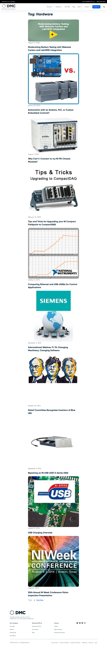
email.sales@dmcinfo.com (88, 1)
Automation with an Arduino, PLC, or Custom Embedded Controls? (51, 111)
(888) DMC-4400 (101, 1)
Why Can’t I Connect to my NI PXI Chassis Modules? (49, 160)
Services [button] (49, 7)
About (79, 7)
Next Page (39, 600)
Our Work (67, 7)
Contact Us (96, 7)
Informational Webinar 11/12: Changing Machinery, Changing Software (48, 349)
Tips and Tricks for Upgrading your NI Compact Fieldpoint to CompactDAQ (52, 223)
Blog (74, 7)
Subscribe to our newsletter (8, 1)
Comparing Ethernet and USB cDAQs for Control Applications (52, 286)
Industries (58, 7)
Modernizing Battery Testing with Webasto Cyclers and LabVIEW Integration (49, 48)
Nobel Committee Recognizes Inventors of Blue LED (51, 411)
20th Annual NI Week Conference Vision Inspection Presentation (48, 594)
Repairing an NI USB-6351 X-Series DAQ (48, 472)
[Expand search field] (103, 7)
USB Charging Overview (40, 532)
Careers (87, 7)
